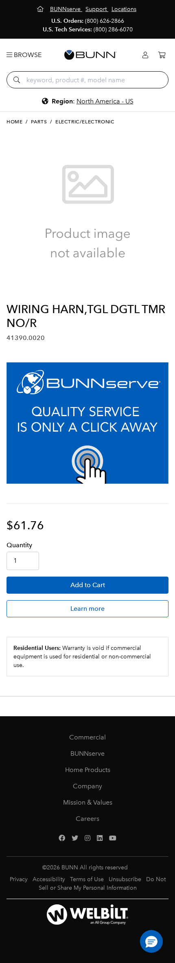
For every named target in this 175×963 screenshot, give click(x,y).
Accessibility (49, 879)
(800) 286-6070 (113, 29)
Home (14, 122)
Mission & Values (87, 802)
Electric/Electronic (84, 122)
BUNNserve (87, 753)
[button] (151, 941)
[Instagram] (87, 838)
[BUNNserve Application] (87, 423)
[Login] (145, 55)
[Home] (41, 9)
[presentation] (14, 289)
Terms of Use (87, 879)
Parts (39, 122)
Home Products (87, 770)
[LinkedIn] (100, 838)
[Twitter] (75, 838)
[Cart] (161, 55)
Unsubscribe (125, 879)
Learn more (87, 608)
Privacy (19, 879)
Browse (27, 55)
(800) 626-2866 (104, 21)
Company (87, 786)
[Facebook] (62, 838)
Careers (87, 819)
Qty (19, 545)
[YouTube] (112, 838)
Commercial (87, 737)
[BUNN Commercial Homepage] (90, 55)
